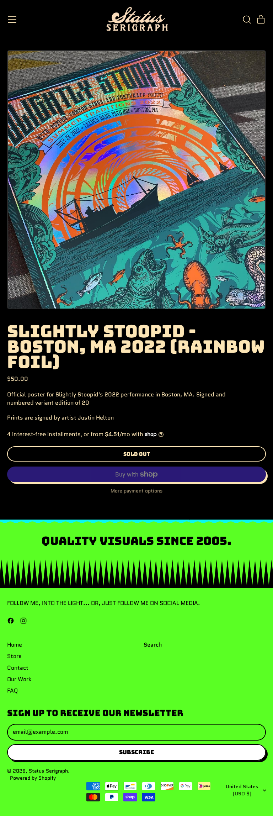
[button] (247, 20)
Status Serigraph (48, 770)
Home (14, 645)
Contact (17, 668)
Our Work (19, 679)
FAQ (12, 690)
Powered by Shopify (33, 777)
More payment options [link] (137, 491)
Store (14, 656)
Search (153, 645)
